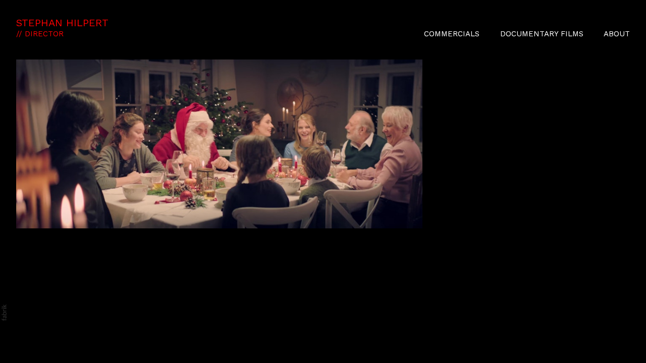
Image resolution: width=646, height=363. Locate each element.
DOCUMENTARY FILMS (541, 33)
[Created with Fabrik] (4, 312)
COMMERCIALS (451, 33)
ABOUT (617, 33)
